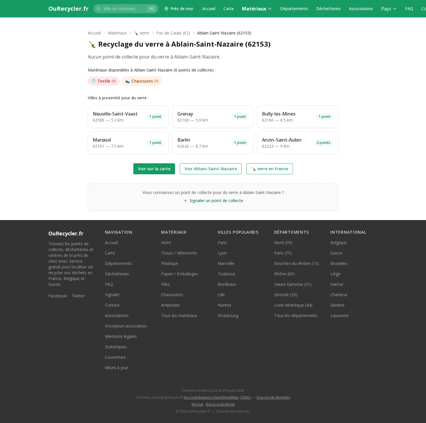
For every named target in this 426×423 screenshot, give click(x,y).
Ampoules (170, 305)
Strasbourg (228, 315)
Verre (166, 242)
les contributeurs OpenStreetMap (211, 397)
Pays (386, 9)
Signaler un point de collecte (216, 200)
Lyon (222, 253)
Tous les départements (296, 315)
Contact (112, 305)
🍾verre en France (269, 168)
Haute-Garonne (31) (293, 284)
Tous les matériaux (179, 315)
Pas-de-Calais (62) (173, 33)
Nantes (224, 305)
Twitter (78, 296)
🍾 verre (141, 33)
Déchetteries (328, 8)
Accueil (208, 8)
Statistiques (116, 346)
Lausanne (339, 315)
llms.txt (197, 404)
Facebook (57, 296)
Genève (337, 305)
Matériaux (254, 9)
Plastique (169, 263)
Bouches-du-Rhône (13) (296, 263)
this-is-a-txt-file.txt (220, 404)
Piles (165, 284)
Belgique (338, 242)
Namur (336, 284)
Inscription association (126, 326)
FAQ (409, 8)
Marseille (226, 263)
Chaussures (142, 81)
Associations (361, 8)
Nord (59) (283, 242)
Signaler (112, 294)
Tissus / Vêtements (179, 253)
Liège (335, 273)
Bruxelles (338, 263)
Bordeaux (227, 284)
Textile (103, 81)
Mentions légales (121, 336)
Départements (294, 8)
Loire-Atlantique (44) (293, 305)
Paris (222, 242)
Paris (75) (283, 253)
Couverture (115, 357)
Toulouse (226, 273)
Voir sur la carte (154, 168)
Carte (228, 8)
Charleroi (338, 294)
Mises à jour (116, 367)
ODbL (245, 397)
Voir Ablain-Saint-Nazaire (211, 168)
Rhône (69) (284, 273)
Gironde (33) (285, 294)
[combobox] (125, 8)
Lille (221, 294)
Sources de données (273, 397)
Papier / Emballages (179, 273)
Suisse (336, 253)
